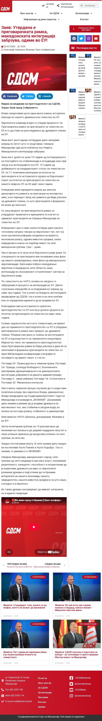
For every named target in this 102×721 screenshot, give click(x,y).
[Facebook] (74, 38)
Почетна (42, 678)
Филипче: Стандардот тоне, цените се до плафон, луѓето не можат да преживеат (25, 606)
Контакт (84, 19)
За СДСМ (54, 13)
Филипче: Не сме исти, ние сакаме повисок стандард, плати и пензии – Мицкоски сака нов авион (74, 607)
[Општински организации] (58, 5)
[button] (10, 96)
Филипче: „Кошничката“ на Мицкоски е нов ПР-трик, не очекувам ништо (84, 127)
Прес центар (26, 13)
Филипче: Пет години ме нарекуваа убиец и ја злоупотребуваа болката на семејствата (25, 654)
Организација (82, 13)
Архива (41, 707)
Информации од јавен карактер (40, 19)
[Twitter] (81, 38)
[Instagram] (88, 38)
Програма (43, 697)
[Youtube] (96, 38)
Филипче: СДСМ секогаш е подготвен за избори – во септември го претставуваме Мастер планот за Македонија (76, 654)
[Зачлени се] (43, 5)
